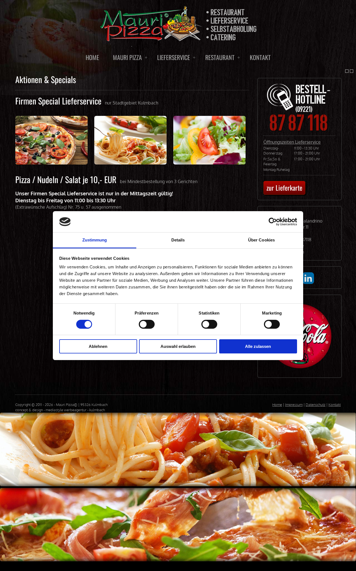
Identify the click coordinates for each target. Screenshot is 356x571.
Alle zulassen (258, 346)
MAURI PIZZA (127, 57)
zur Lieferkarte (284, 188)
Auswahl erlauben (178, 346)
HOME (92, 57)
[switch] (147, 324)
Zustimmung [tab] (94, 240)
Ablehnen (98, 346)
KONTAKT (260, 57)
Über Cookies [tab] (261, 240)
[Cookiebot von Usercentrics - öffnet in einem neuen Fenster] (272, 222)
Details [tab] (178, 240)
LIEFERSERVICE (173, 57)
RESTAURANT (219, 57)
